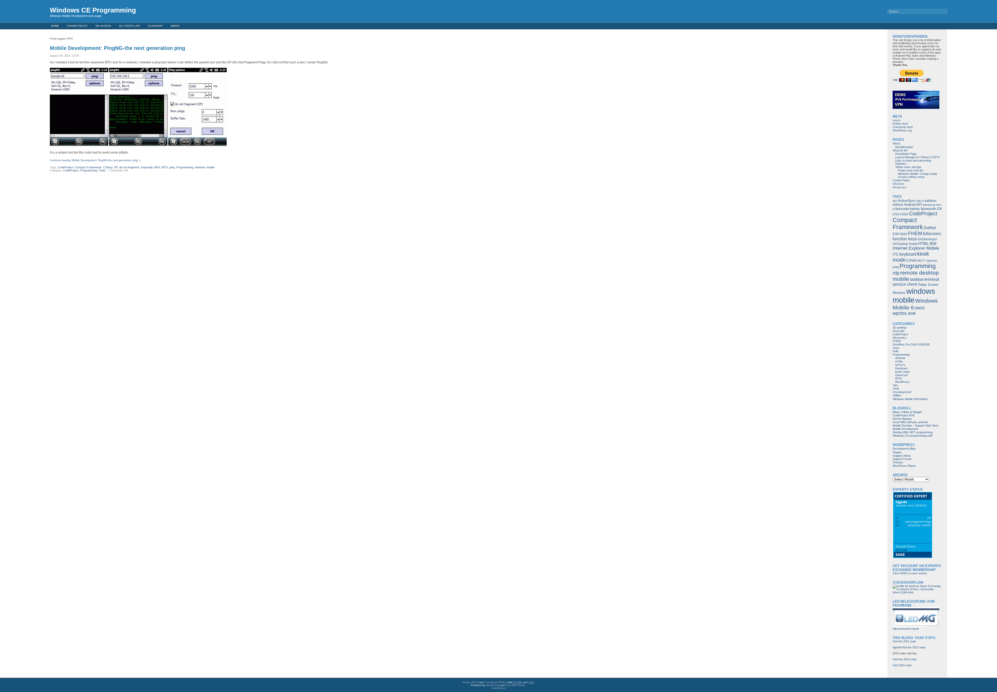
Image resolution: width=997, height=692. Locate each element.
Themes (898, 462)
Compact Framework (88, 167)
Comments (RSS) (495, 682)
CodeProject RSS (904, 415)
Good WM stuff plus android (910, 422)
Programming (184, 167)
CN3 (896, 214)
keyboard (908, 254)
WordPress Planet (904, 465)
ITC (896, 254)
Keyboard (901, 368)
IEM (933, 243)
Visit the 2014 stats (905, 659)
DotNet (930, 227)
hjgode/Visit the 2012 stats (909, 647)
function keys (905, 238)
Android (909, 205)
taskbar (917, 279)
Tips (895, 385)
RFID (898, 378)
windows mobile (204, 167)
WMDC (920, 308)
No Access (103, 25)
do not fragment (129, 167)
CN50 (904, 214)
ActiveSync (907, 200)
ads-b (920, 200)
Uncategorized (902, 392)
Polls (896, 351)
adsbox (931, 200)
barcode (902, 209)
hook (913, 244)
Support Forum (902, 459)
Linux (911, 260)
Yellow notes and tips (908, 167)
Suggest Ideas (902, 455)
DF (116, 167)
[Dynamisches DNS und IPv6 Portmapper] (916, 107)
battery (915, 209)
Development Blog (904, 448)
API (919, 205)
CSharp (108, 167)
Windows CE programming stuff (912, 435)
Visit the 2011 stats (904, 641)
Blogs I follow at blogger (907, 412)
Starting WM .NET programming (913, 432)
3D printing (899, 327)
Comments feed (903, 127)
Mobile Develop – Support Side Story (916, 425)
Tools (102, 170)
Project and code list (910, 170)
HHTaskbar (900, 244)
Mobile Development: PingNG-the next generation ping (117, 48)
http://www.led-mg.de (906, 628)
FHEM (915, 233)
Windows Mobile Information (910, 399)
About (175, 25)
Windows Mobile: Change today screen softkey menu (917, 175)
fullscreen (932, 233)
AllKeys (898, 205)
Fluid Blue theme (515, 685)
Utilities (897, 395)
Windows (899, 293)
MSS (157, 167)
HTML (923, 243)
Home (55, 25)
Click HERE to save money (910, 573)
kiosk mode (902, 371)
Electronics (900, 337)
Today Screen (928, 285)
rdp (896, 273)
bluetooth (928, 209)
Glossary (155, 25)
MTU (165, 167)
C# (939, 209)
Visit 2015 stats (902, 665)
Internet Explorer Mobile (916, 248)
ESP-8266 (900, 234)
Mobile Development (905, 428)
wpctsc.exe (904, 313)
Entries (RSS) (470, 682)
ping (172, 167)
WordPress (902, 381)
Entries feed (900, 123)
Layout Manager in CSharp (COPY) (917, 157)
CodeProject (65, 167)
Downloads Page (906, 153)
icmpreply (147, 167)
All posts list (129, 25)
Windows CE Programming (93, 10)
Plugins (897, 452)
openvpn (931, 260)
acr (895, 201)
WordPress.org (902, 130)
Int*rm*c (900, 365)
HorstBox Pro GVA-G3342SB (911, 344)
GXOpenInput (927, 239)
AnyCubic (899, 330)
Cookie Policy (77, 25)
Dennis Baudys (902, 418)
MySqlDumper (904, 147)
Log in (896, 120)
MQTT (921, 260)
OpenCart (901, 375)
